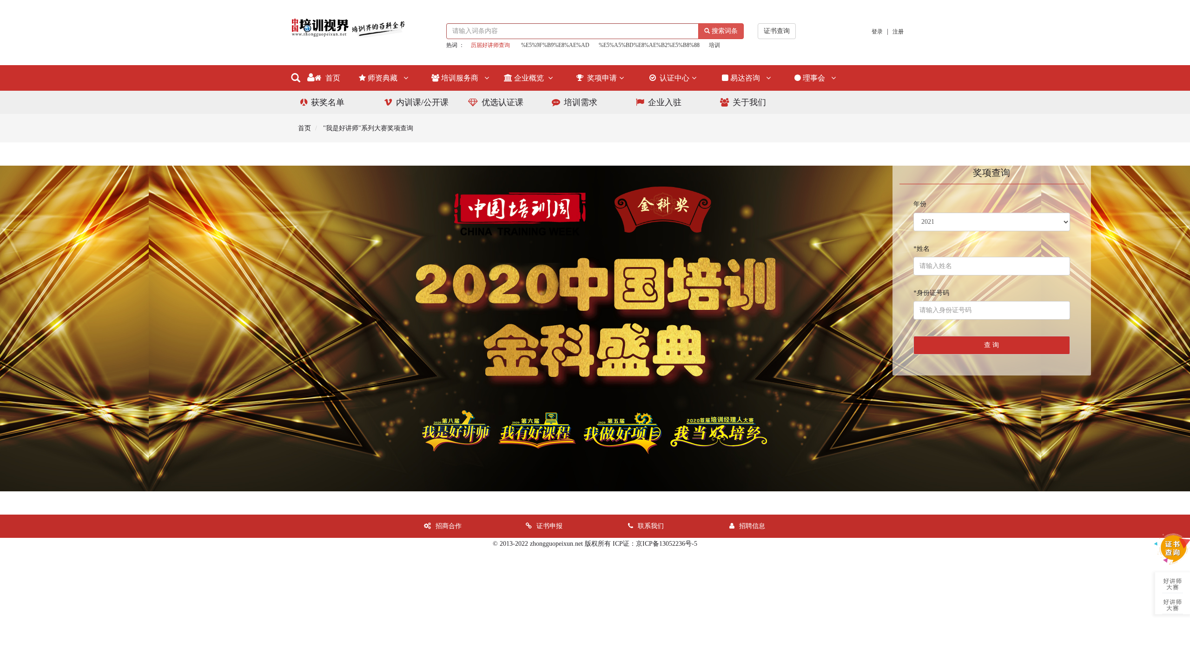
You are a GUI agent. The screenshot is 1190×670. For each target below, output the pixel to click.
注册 (898, 31)
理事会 (816, 78)
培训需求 (580, 102)
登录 (877, 31)
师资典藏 (384, 78)
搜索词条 (724, 30)
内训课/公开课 (422, 102)
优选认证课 (502, 102)
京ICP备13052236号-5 (666, 543)
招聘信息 (752, 526)
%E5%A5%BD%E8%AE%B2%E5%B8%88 (649, 45)
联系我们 (651, 526)
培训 (714, 45)
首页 (332, 78)
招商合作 (449, 526)
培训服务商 (461, 78)
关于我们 (749, 102)
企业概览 (530, 78)
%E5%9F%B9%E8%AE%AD (555, 45)
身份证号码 (931, 292)
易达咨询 (747, 78)
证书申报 (549, 526)
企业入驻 (664, 102)
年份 (919, 204)
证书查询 (777, 30)
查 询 (991, 345)
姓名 (921, 248)
